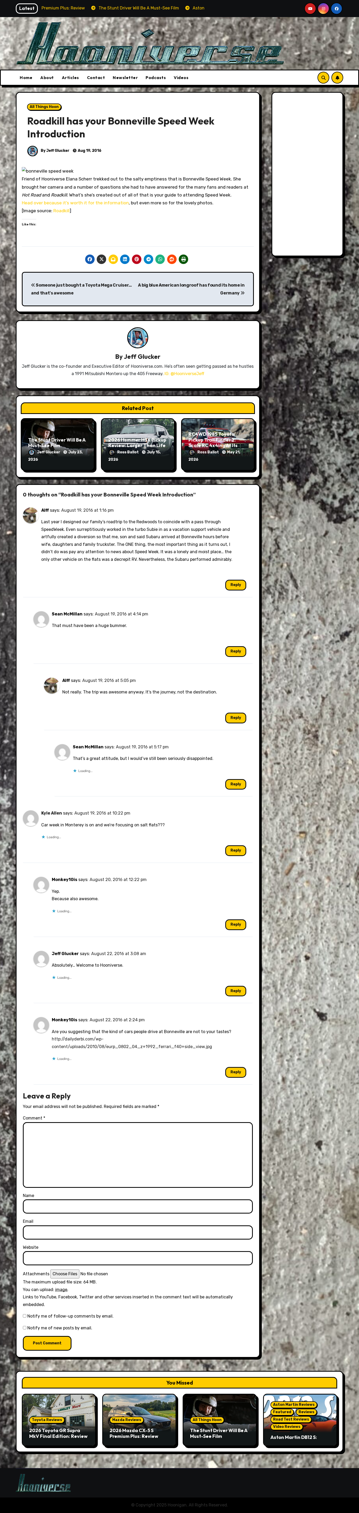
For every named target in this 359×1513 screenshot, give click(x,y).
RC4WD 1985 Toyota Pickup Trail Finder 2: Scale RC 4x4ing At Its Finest (213, 442)
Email (28, 1221)
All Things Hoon (44, 107)
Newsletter (125, 77)
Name (28, 1195)
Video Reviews (286, 1426)
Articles (70, 77)
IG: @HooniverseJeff (184, 373)
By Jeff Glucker (54, 150)
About (47, 77)
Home (26, 77)
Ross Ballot (128, 452)
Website (30, 1247)
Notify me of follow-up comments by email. (70, 1316)
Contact (96, 77)
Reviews (306, 1412)
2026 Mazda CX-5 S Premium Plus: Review (134, 1433)
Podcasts (156, 77)
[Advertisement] (308, 175)
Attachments (36, 1273)
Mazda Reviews (126, 1420)
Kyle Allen (51, 813)
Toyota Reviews (47, 1420)
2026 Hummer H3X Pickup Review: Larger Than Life (137, 443)
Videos (181, 77)
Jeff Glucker (142, 356)
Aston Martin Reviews (294, 1404)
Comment (34, 1118)
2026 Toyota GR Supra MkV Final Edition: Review (58, 1433)
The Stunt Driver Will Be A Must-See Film (56, 443)
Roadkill (61, 210)
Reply (235, 585)
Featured (282, 1412)
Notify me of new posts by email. (59, 1327)
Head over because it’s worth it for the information (75, 202)
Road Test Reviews (291, 1419)
